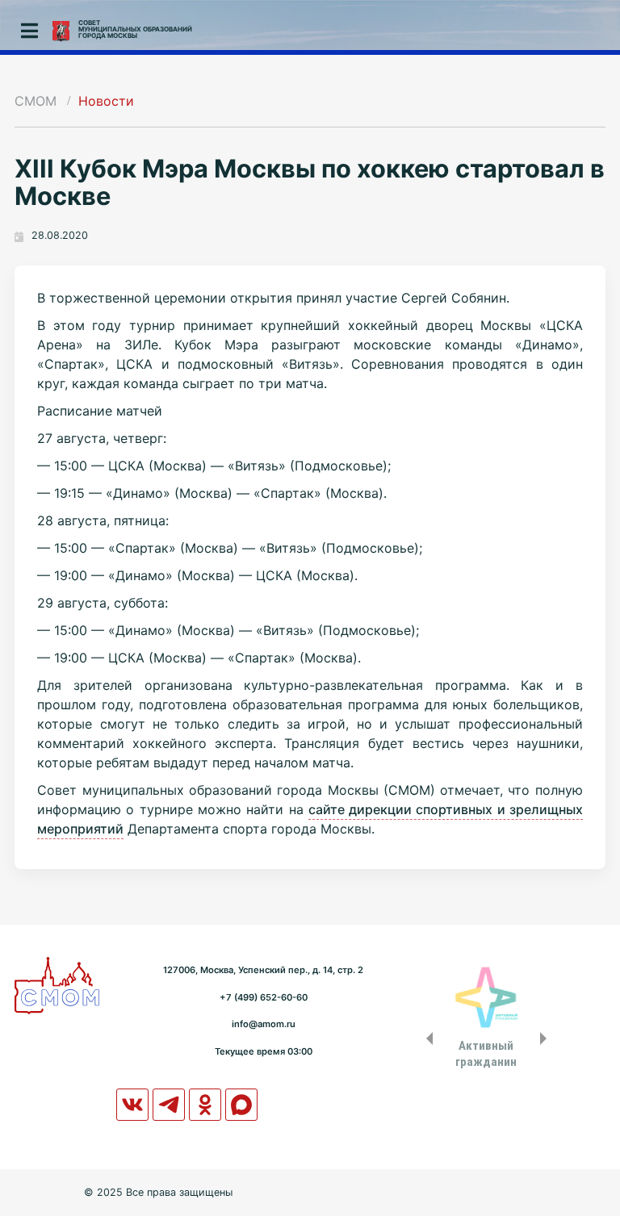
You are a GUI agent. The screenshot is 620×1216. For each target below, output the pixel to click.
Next (546, 1038)
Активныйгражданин (486, 1053)
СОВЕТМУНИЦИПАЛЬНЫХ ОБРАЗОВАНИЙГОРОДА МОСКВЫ (135, 29)
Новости (106, 101)
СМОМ (36, 101)
